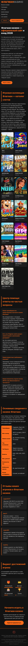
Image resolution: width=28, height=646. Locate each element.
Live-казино (4, 16)
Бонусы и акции (5, 4)
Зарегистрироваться (17, 20)
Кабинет (5, 20)
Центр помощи (5, 12)
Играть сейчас (7, 82)
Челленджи (4, 7)
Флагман (12, 2)
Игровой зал (4, 14)
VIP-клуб (3, 9)
